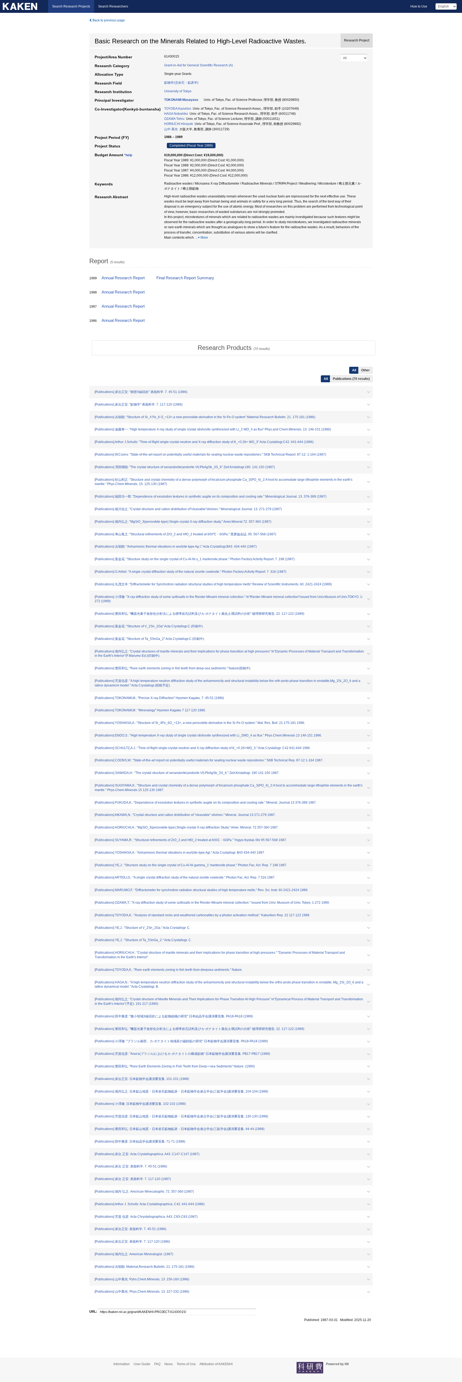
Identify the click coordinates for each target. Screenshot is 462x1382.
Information (121, 1364)
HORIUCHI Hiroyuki (178, 124)
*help (128, 155)
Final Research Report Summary (185, 278)
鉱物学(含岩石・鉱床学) (181, 83)
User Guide (142, 1364)
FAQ (157, 1364)
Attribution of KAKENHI (216, 1364)
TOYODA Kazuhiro (177, 108)
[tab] (233, 347)
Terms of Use (186, 1364)
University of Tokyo (177, 91)
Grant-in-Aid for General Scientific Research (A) (198, 65)
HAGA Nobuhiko (176, 114)
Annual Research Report (123, 278)
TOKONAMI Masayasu (181, 100)
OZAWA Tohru (174, 119)
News (168, 1364)
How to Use (418, 6)
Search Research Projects (71, 6)
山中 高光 (171, 129)
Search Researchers (113, 6)
